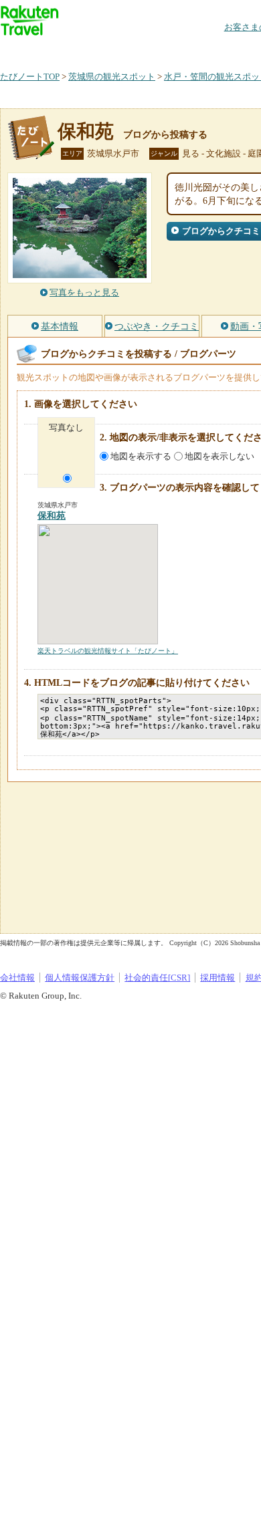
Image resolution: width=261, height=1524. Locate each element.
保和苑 (86, 131)
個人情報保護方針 (79, 978)
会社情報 (17, 978)
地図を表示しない (219, 456)
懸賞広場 (156, 49)
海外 (101, 49)
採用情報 (217, 978)
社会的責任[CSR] (157, 978)
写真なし (66, 427)
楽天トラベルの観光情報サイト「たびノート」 (107, 650)
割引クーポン (211, 49)
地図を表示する (140, 456)
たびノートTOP (30, 77)
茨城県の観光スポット (111, 77)
